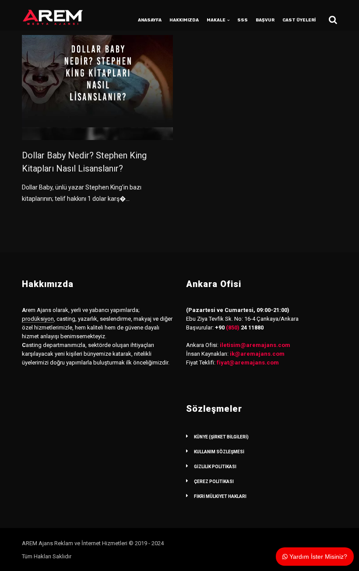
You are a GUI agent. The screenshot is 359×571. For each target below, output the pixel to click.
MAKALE (216, 20)
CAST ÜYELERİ (299, 20)
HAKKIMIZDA (184, 20)
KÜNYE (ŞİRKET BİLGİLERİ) (221, 436)
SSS (242, 20)
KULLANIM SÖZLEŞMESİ (219, 451)
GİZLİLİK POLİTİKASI (215, 466)
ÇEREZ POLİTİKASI (214, 481)
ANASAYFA (150, 20)
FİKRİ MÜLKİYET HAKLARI (220, 496)
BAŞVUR (265, 20)
